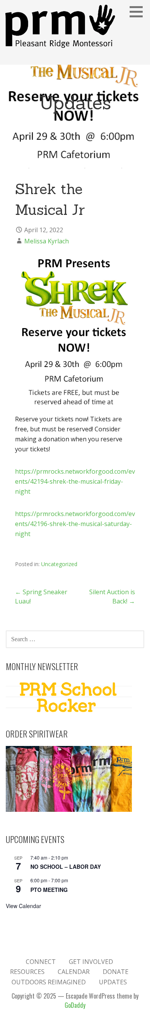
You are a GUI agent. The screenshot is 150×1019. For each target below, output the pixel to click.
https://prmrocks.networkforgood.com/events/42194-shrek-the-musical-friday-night (75, 481)
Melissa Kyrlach (46, 241)
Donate (115, 971)
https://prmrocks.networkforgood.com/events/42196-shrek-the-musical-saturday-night (75, 524)
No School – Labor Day (65, 866)
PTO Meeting (49, 889)
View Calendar (23, 906)
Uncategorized (59, 564)
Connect (41, 961)
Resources (27, 971)
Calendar (74, 971)
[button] (139, 12)
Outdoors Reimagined (49, 982)
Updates (113, 982)
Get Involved (91, 961)
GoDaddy (75, 1005)
